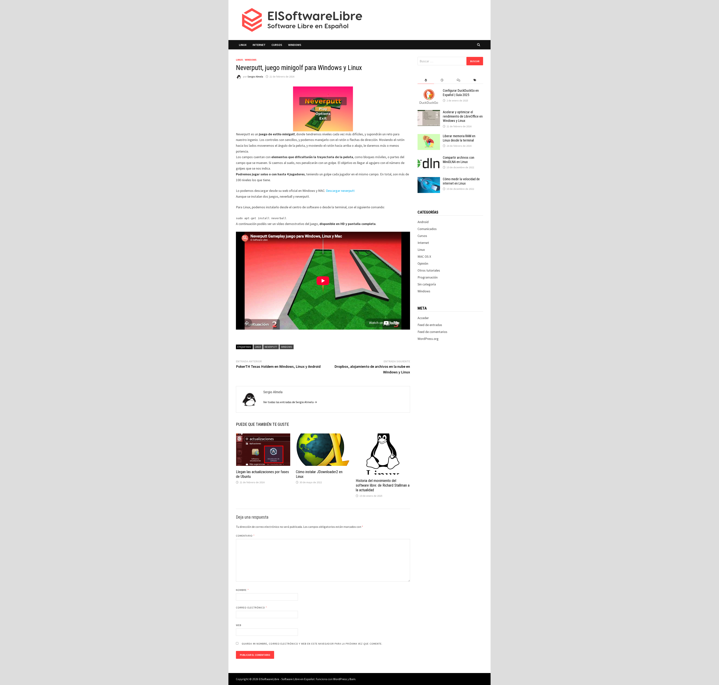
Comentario (245, 535)
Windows (294, 45)
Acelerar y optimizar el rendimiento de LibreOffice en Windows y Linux (463, 116)
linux (258, 346)
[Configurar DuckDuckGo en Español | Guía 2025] (429, 91)
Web (238, 625)
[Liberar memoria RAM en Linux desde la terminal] (429, 136)
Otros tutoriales (429, 270)
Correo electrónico (251, 607)
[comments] (458, 80)
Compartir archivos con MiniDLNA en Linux (458, 160)
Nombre (242, 590)
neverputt (271, 346)
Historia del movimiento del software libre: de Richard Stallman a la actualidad (382, 485)
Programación (428, 277)
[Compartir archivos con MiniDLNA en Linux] (429, 158)
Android (423, 222)
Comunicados (427, 229)
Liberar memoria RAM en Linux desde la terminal (459, 138)
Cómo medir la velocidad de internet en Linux (461, 181)
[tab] (426, 80)
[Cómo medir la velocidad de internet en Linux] (429, 179)
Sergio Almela (255, 76)
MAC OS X (424, 256)
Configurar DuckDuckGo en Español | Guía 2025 (461, 93)
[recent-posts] (442, 80)
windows (286, 346)
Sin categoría (427, 284)
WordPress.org (428, 339)
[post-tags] (475, 80)
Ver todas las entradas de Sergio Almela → (290, 402)
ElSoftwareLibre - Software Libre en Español (287, 679)
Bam (352, 679)
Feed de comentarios (432, 332)
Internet (259, 45)
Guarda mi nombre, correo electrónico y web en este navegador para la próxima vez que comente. (312, 643)
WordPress (340, 679)
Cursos (276, 45)
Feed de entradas (430, 325)
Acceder (423, 318)
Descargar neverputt (340, 190)
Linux (243, 45)
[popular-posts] (426, 80)
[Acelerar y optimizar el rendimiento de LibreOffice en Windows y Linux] (429, 112)
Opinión (423, 263)
